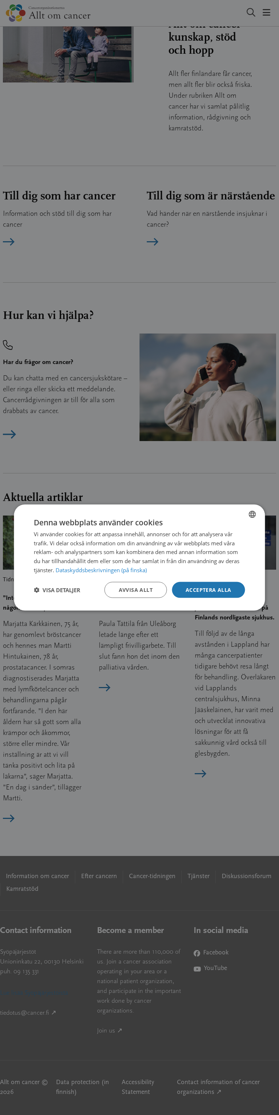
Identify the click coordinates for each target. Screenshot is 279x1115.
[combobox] (252, 514)
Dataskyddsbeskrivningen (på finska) (101, 569)
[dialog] (139, 557)
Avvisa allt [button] (136, 589)
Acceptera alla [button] (208, 589)
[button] (57, 590)
